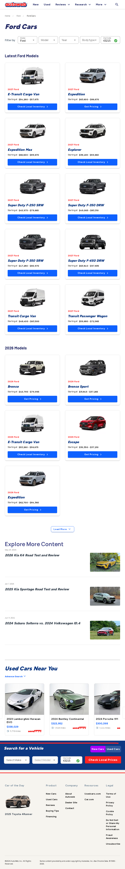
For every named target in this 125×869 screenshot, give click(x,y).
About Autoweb (70, 795)
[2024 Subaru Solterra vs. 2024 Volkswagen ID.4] (105, 630)
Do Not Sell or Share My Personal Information (112, 825)
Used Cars (113, 749)
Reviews (50, 805)
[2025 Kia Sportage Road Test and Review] (105, 596)
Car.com (89, 799)
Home (7, 16)
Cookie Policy (110, 813)
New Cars (98, 749)
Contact (69, 808)
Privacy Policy (110, 804)
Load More (60, 529)
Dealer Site (71, 802)
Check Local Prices (103, 760)
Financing (51, 816)
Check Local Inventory (31, 106)
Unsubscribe (113, 843)
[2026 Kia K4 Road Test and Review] (105, 562)
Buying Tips (52, 810)
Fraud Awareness (112, 837)
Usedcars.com (92, 793)
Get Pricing (91, 106)
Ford (19, 16)
